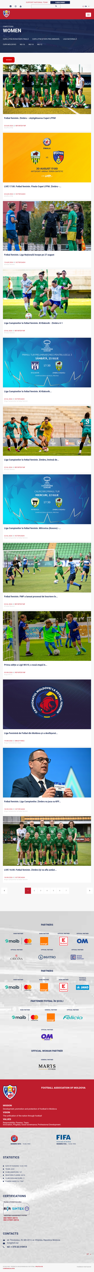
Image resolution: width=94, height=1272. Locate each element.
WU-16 (22, 44)
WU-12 (39, 44)
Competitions (8, 26)
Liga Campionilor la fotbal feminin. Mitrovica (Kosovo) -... (32, 528)
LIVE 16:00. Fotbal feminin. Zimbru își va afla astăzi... (30, 870)
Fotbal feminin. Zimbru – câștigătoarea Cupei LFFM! (30, 118)
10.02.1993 (26, 1144)
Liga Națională (70, 39)
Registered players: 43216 (15, 1175)
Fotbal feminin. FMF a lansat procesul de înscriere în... (31, 596)
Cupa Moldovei (9, 44)
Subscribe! (60, 2)
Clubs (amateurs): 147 (14, 1172)
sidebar (9, 60)
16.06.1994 (72, 1144)
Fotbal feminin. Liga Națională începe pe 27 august (29, 254)
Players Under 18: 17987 (14, 1181)
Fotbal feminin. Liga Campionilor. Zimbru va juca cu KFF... (32, 801)
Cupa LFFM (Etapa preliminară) (45, 39)
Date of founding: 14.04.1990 (16, 1166)
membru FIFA (61, 1144)
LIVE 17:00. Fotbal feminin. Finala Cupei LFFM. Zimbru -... (32, 186)
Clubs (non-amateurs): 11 (15, 1178)
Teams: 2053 (10, 1169)
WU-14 (31, 44)
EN (86, 6)
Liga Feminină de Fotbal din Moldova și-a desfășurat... (31, 733)
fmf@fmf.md (12, 1243)
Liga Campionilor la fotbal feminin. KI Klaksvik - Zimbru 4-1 (33, 323)
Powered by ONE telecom (84, 1266)
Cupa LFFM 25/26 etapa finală (16, 39)
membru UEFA (16, 1144)
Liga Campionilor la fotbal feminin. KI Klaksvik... (28, 391)
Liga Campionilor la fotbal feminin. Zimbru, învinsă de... (31, 459)
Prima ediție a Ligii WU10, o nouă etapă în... (25, 665)
